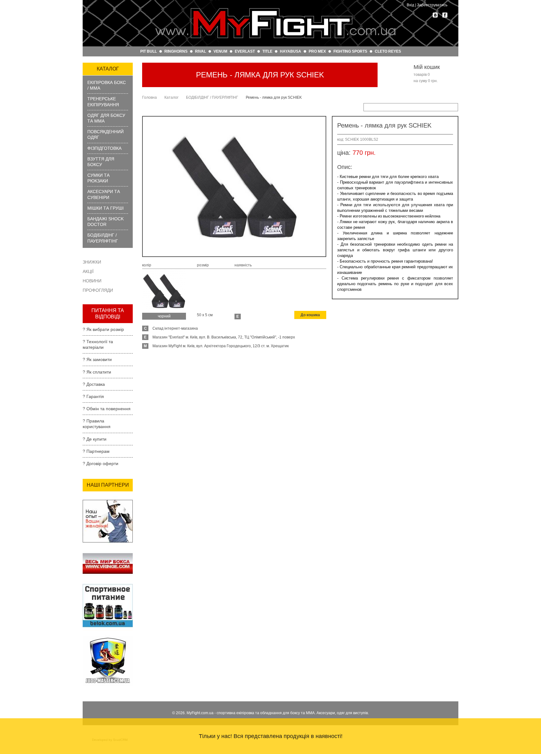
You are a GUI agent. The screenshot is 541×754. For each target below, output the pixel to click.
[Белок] (108, 582)
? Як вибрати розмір (103, 329)
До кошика (310, 315)
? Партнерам (96, 451)
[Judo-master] (108, 637)
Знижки (92, 261)
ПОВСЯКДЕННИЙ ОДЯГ (105, 134)
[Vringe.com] (108, 553)
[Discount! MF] (108, 498)
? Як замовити (97, 359)
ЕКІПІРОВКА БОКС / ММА (106, 85)
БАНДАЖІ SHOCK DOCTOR (105, 221)
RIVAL (200, 51)
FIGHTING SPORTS (350, 51)
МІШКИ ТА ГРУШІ (105, 208)
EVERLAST (245, 51)
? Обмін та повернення (107, 408)
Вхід (410, 5)
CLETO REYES (388, 51)
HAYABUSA (290, 51)
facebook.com (444, 15)
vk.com (435, 15)
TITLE (267, 51)
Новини (92, 280)
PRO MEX (317, 51)
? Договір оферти (100, 463)
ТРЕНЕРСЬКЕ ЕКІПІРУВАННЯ (103, 101)
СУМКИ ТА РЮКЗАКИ (98, 178)
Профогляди (98, 290)
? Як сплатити (97, 371)
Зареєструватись (432, 5)
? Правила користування (97, 423)
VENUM (220, 51)
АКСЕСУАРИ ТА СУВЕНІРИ (103, 194)
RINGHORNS (176, 51)
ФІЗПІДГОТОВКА (104, 148)
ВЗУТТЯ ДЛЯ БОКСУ (100, 161)
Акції (88, 271)
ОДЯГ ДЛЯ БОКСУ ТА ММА (106, 118)
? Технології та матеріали (98, 344)
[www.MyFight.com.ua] (275, 23)
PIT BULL (148, 51)
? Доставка (94, 384)
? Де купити (94, 439)
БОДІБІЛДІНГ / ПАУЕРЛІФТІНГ (102, 238)
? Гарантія (93, 396)
